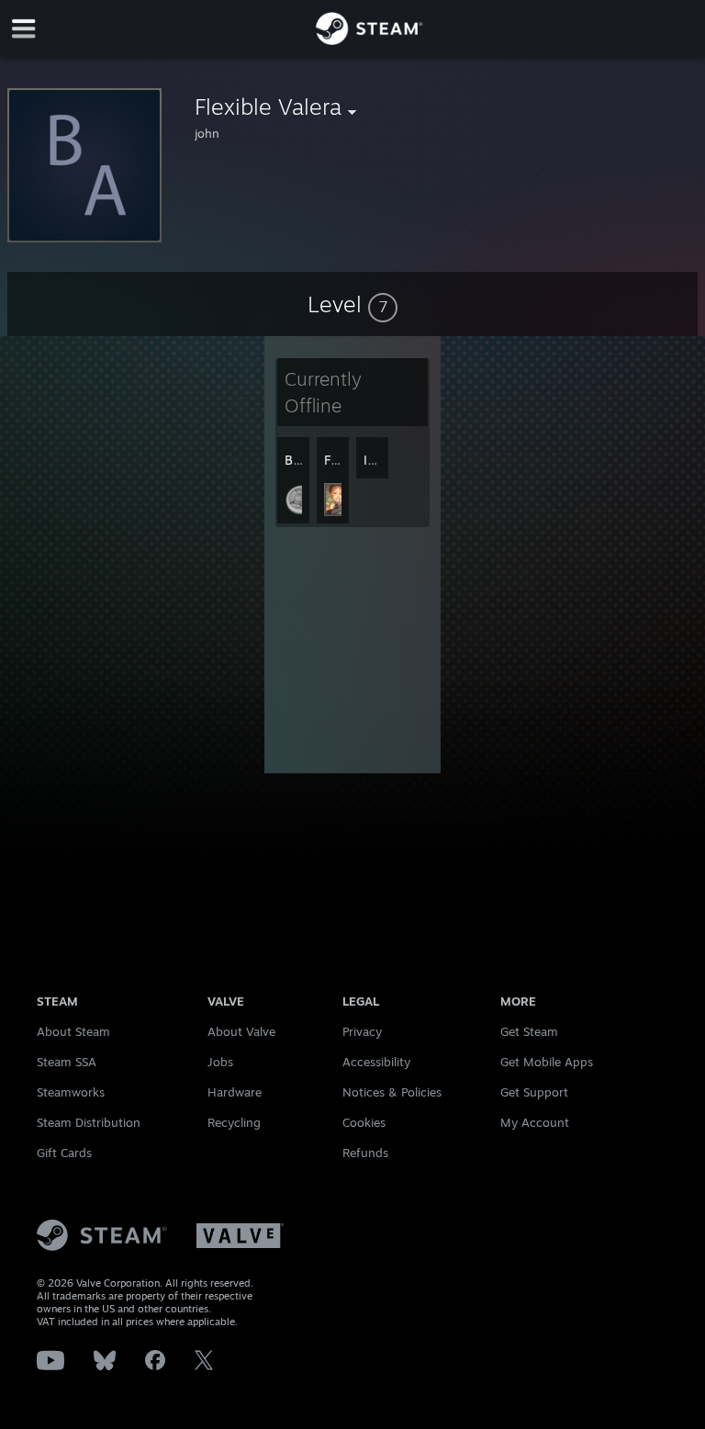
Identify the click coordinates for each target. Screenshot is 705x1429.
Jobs (220, 1061)
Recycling (234, 1122)
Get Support (534, 1092)
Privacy (362, 1031)
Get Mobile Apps (546, 1061)
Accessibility (376, 1061)
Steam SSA (66, 1061)
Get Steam (529, 1031)
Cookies (364, 1122)
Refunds (365, 1152)
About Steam (73, 1031)
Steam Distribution (88, 1122)
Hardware (234, 1092)
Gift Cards (64, 1152)
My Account (534, 1122)
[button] (352, 304)
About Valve (241, 1031)
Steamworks (71, 1092)
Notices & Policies (392, 1092)
